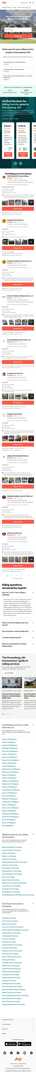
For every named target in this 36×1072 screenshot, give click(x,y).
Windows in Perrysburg (9, 856)
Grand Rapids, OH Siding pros (11, 790)
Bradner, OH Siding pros (9, 805)
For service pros (6, 1024)
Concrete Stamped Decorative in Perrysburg (15, 995)
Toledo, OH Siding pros (9, 742)
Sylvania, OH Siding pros (9, 787)
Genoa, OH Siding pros (8, 796)
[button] (5, 202)
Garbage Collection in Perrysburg (12, 945)
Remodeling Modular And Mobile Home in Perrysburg (18, 895)
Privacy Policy (22, 1063)
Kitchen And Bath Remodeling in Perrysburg (15, 930)
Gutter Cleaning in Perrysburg (11, 972)
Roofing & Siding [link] (6, 7)
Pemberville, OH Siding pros (10, 784)
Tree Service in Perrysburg (10, 921)
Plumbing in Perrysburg (9, 918)
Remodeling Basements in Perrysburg (13, 1004)
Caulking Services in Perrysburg (11, 871)
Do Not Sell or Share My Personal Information (18, 1068)
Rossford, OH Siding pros (9, 745)
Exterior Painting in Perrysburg (11, 850)
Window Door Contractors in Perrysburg (14, 883)
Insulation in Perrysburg (9, 859)
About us (4, 1033)
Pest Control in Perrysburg (10, 954)
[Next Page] (33, 576)
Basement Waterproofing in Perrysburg (13, 989)
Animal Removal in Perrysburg (11, 886)
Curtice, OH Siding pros (9, 823)
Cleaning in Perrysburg (9, 980)
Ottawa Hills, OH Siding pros (10, 760)
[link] (5, 149)
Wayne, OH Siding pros (9, 820)
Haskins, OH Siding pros (9, 754)
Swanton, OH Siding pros (9, 793)
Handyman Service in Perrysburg (12, 951)
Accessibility (18, 1066)
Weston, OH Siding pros (9, 811)
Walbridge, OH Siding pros (10, 748)
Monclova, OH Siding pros (10, 757)
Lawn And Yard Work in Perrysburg (12, 927)
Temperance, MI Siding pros (10, 817)
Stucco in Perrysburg (8, 877)
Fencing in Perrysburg (8, 939)
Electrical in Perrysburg (9, 924)
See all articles (9, 673)
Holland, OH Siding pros (9, 763)
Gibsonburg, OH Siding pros (10, 814)
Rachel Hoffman (7, 690)
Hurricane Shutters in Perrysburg (12, 874)
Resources (5, 1029)
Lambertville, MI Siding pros (10, 802)
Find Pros (18, 36)
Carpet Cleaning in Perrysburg (11, 977)
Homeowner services (7, 1019)
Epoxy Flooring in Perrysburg (11, 1001)
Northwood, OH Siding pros (10, 772)
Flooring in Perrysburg (8, 942)
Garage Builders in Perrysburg (11, 892)
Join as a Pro (24, 3)
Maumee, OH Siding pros (9, 739)
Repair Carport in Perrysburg (10, 880)
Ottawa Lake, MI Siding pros (10, 808)
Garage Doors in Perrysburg (10, 889)
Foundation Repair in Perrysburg (12, 963)
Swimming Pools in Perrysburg (11, 983)
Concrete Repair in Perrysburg (11, 933)
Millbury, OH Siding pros (9, 778)
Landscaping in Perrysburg (10, 936)
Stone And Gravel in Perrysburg (11, 998)
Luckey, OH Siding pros (9, 766)
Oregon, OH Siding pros (9, 775)
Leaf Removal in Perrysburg (10, 975)
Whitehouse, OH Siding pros (10, 781)
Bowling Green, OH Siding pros (11, 769)
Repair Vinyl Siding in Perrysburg (12, 847)
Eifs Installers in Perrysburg (10, 868)
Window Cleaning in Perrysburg (11, 992)
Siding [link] (14, 7)
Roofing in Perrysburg (8, 853)
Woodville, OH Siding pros (10, 799)
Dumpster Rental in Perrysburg (11, 969)
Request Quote (18, 209)
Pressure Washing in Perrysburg (11, 957)
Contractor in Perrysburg (9, 865)
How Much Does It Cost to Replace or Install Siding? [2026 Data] (11, 696)
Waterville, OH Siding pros (10, 751)
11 (28, 575)
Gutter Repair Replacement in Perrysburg (14, 862)
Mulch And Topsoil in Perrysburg (12, 986)
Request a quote (8, 154)
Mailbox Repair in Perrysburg (11, 966)
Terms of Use (13, 1063)
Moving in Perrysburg (8, 960)
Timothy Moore (28, 690)
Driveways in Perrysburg (9, 948)
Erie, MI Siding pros (8, 826)
